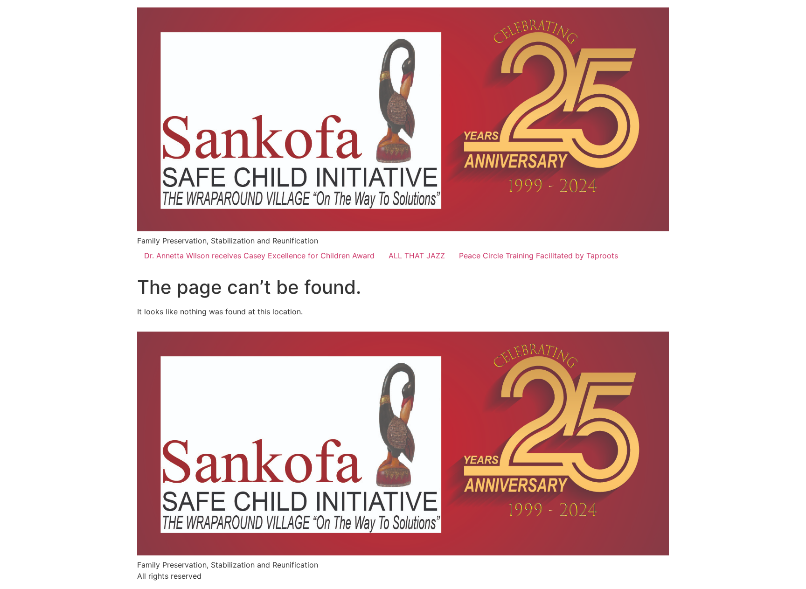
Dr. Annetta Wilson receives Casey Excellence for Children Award (259, 255)
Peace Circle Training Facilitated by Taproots (538, 255)
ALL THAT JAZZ (417, 255)
